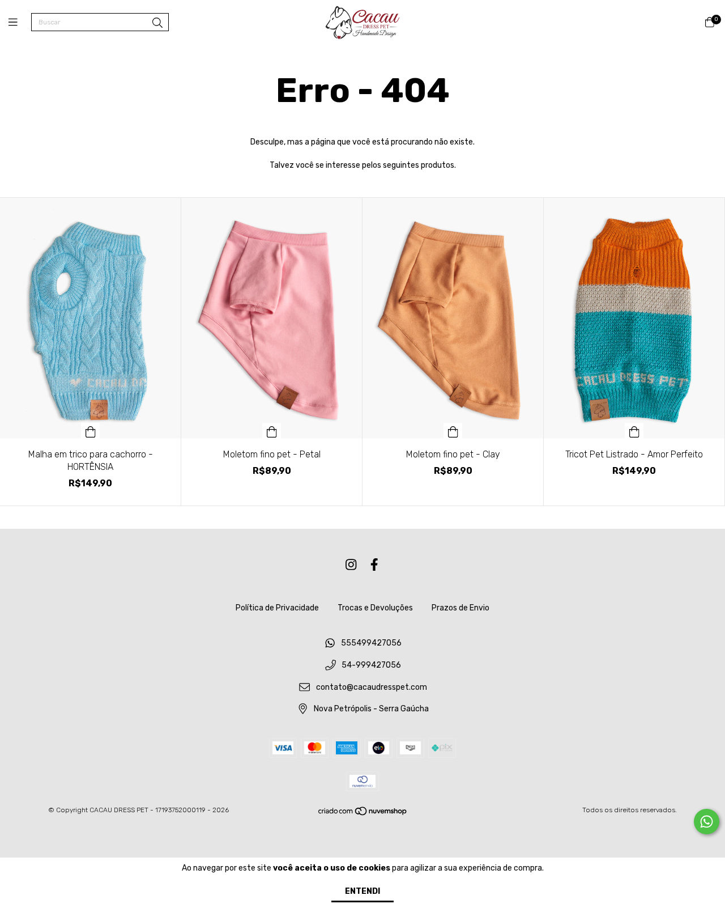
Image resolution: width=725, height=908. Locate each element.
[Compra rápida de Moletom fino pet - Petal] (272, 431)
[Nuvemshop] (363, 814)
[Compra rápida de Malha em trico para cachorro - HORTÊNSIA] (90, 431)
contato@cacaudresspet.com (371, 687)
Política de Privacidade (277, 608)
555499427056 (371, 643)
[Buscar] (157, 23)
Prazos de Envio (460, 608)
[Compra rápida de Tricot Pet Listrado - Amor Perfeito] (634, 431)
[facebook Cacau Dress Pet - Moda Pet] (374, 564)
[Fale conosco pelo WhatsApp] (706, 821)
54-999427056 (371, 665)
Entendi (362, 891)
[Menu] (19, 22)
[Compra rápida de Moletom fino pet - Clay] (453, 431)
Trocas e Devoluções (375, 608)
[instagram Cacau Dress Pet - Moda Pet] (351, 564)
